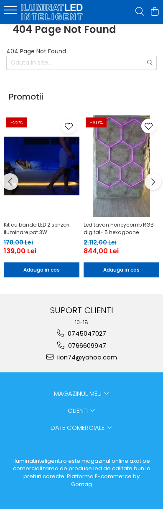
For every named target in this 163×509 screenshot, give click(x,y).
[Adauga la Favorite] (68, 126)
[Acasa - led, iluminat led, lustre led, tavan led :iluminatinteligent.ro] (54, 12)
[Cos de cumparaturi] (154, 12)
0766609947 (86, 345)
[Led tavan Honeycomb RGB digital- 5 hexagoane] (121, 166)
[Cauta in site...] (139, 12)
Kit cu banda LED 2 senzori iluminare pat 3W (36, 228)
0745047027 (86, 333)
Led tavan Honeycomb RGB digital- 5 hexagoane (119, 228)
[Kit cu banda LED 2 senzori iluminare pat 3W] (41, 166)
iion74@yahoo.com (86, 357)
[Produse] (11, 12)
